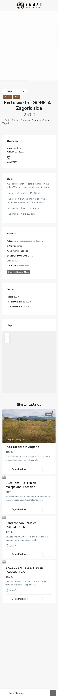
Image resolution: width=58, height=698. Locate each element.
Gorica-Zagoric (20, 250)
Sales (7, 96)
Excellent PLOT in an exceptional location (21, 485)
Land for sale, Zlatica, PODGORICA (21, 525)
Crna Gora (28, 255)
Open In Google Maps (18, 272)
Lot (16, 96)
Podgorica (36, 120)
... (39, 460)
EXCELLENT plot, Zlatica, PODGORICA (24, 570)
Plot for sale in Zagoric (22, 447)
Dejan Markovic (16, 693)
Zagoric (11, 439)
